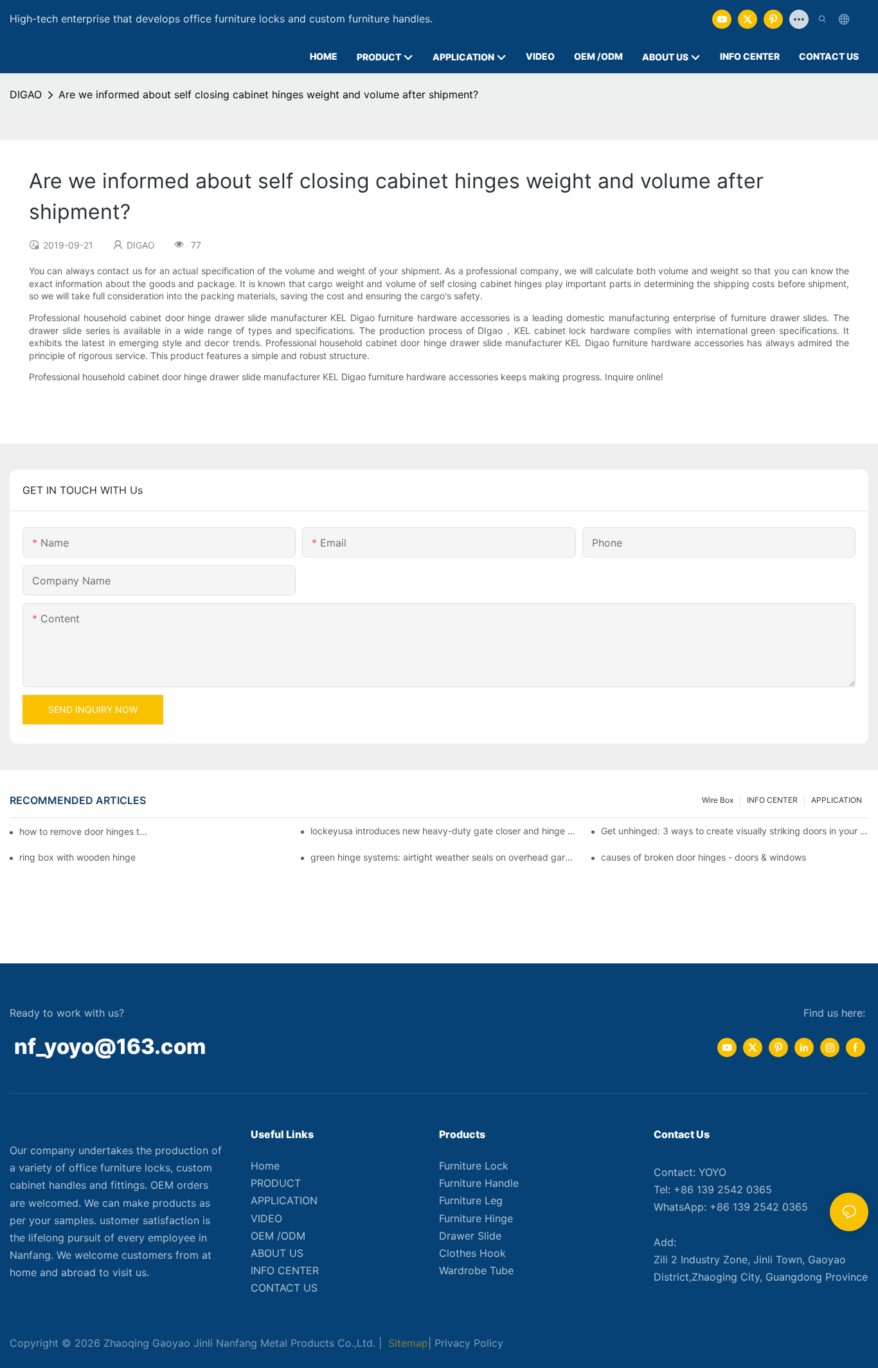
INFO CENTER (772, 800)
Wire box (717, 800)
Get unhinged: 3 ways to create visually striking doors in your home (734, 830)
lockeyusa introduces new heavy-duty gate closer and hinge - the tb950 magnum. (444, 830)
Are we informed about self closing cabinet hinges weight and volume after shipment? (268, 94)
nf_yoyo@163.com (110, 1046)
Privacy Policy (469, 1343)
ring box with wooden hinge (77, 857)
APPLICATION (836, 800)
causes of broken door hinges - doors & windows (703, 857)
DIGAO (26, 94)
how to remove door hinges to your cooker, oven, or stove (83, 831)
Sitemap (406, 1343)
